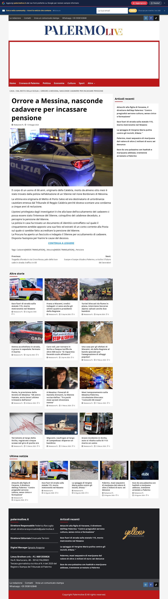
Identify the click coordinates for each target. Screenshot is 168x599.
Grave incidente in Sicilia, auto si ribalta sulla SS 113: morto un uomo (95, 440)
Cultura (72, 83)
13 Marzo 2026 (101, 446)
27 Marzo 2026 (101, 360)
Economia (59, 83)
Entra (133, 10)
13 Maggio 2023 (33, 125)
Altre (90, 83)
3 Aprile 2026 (30, 355)
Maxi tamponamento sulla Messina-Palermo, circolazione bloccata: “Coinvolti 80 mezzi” (95, 396)
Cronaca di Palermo (29, 83)
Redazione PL (19, 125)
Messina (50, 249)
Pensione (80, 249)
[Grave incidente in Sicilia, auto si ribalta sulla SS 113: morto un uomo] (96, 424)
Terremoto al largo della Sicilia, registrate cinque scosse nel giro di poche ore (25, 440)
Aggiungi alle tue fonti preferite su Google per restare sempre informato (42, 3)
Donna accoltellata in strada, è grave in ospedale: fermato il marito (26, 349)
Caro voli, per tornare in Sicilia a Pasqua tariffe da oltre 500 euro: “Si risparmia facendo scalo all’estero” (61, 350)
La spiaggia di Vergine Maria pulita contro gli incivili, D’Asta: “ (134, 131)
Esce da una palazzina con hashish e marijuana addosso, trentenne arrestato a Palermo (134, 152)
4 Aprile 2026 (100, 314)
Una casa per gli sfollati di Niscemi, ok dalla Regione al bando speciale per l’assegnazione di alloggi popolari (96, 351)
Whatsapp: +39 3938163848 (74, 18)
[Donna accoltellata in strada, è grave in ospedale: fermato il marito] (26, 332)
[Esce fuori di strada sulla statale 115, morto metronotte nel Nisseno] (26, 289)
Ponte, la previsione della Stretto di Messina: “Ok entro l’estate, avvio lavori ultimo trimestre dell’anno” (26, 396)
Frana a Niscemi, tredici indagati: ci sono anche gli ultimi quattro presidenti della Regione (60, 307)
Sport (82, 83)
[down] (94, 83)
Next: (87, 259)
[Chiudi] (164, 3)
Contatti (27, 18)
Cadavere (21, 249)
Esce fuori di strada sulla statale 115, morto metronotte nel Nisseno (24, 306)
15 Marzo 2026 (31, 446)
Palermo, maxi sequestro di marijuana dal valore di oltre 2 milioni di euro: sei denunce (136, 141)
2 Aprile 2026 (65, 357)
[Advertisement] (84, 60)
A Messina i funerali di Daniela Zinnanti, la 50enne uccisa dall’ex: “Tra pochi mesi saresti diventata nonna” (60, 397)
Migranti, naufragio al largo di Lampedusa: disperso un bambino (60, 440)
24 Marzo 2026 (31, 403)
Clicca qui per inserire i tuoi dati (149, 10)
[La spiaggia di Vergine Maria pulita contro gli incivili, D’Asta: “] (84, 470)
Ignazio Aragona (36, 547)
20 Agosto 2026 (109, 495)
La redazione (15, 18)
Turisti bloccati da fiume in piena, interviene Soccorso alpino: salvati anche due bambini (95, 307)
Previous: (34, 259)
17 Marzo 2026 (66, 405)
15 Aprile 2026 (66, 314)
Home (13, 83)
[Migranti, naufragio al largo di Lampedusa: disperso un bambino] (61, 424)
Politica (47, 83)
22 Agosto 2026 (31, 312)
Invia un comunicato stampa (46, 18)
